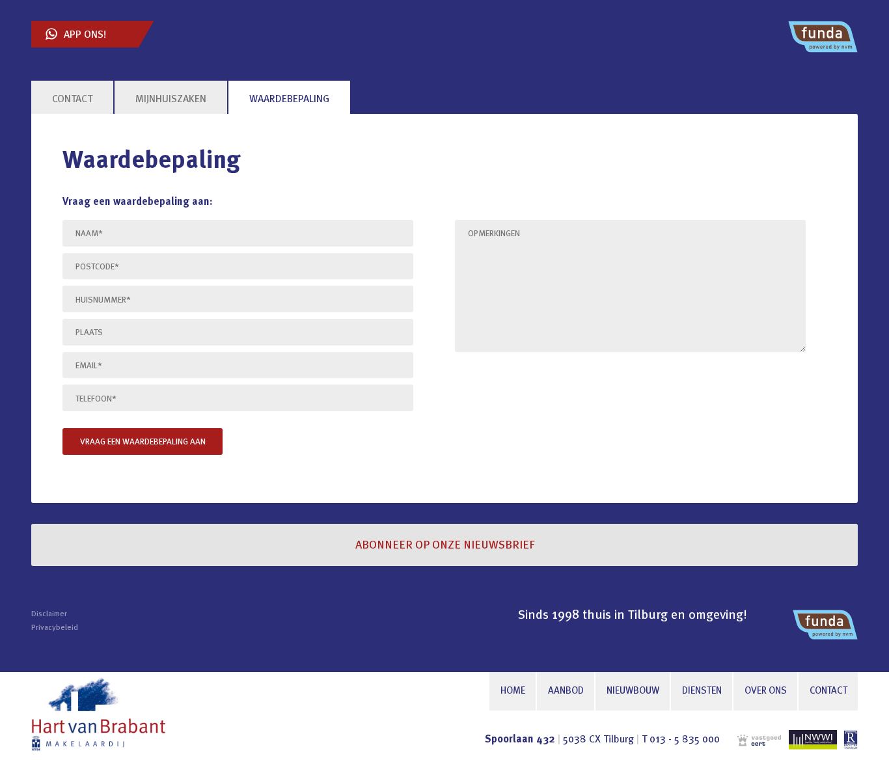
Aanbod (566, 691)
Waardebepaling (289, 99)
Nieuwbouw (633, 691)
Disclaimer (49, 614)
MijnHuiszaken (170, 99)
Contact (828, 691)
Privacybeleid (54, 628)
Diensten (702, 691)
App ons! (85, 35)
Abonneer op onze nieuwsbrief (444, 545)
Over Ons (766, 691)
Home (512, 691)
